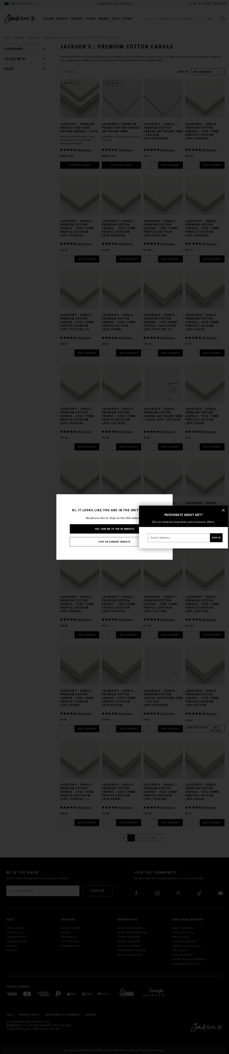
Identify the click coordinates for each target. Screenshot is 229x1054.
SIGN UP (216, 537)
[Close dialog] (223, 510)
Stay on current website (114, 541)
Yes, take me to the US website (114, 529)
